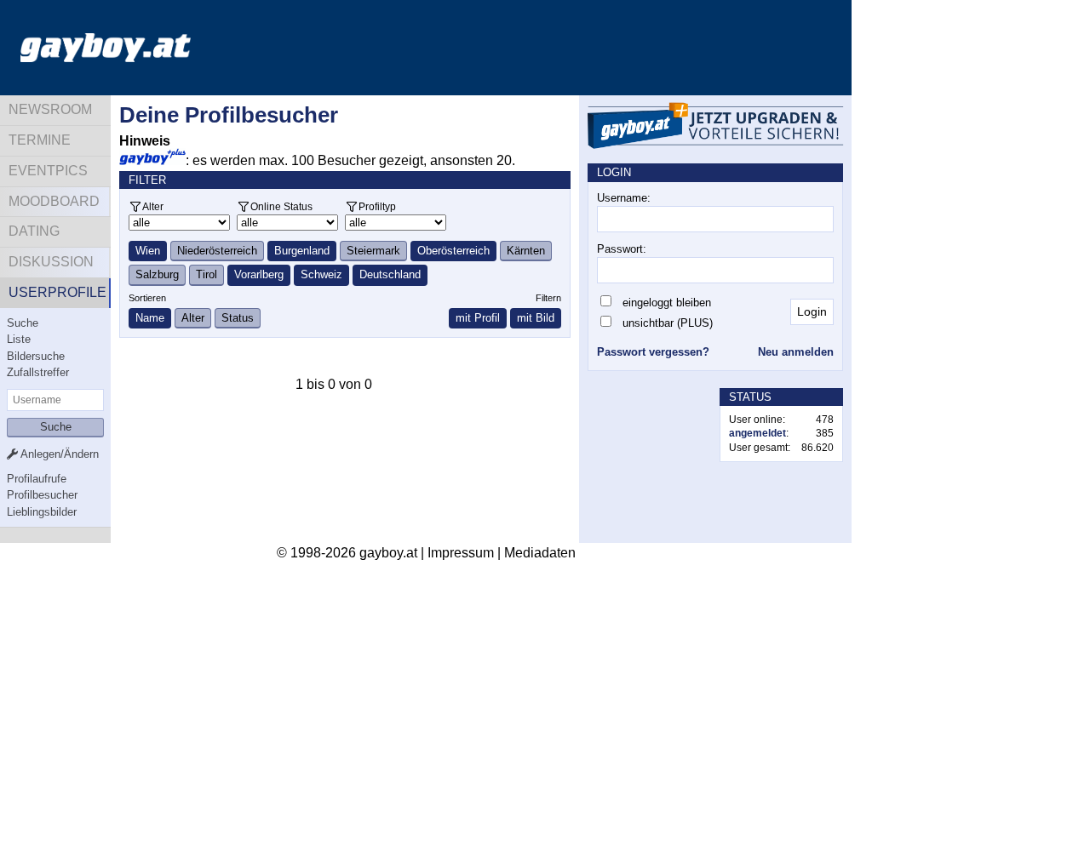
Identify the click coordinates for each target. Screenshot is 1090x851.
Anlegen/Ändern (58, 454)
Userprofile (57, 292)
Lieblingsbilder (42, 511)
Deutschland (390, 274)
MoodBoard (54, 201)
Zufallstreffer (38, 372)
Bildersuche (36, 356)
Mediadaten (540, 552)
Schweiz (321, 274)
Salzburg (157, 274)
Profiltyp (377, 206)
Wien (147, 250)
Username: (624, 197)
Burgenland (302, 250)
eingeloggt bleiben (666, 302)
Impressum (460, 552)
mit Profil (478, 317)
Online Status (281, 206)
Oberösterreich (453, 250)
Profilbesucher (42, 494)
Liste (19, 339)
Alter (153, 206)
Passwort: (621, 249)
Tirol (206, 274)
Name (149, 317)
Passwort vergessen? (653, 352)
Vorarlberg (259, 274)
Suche (22, 323)
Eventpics (48, 170)
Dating (34, 231)
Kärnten (526, 250)
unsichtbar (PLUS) (667, 323)
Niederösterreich (217, 250)
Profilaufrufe (36, 478)
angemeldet (757, 433)
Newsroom (50, 109)
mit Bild (535, 317)
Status (237, 317)
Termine (40, 140)
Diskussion (51, 261)
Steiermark (373, 250)
